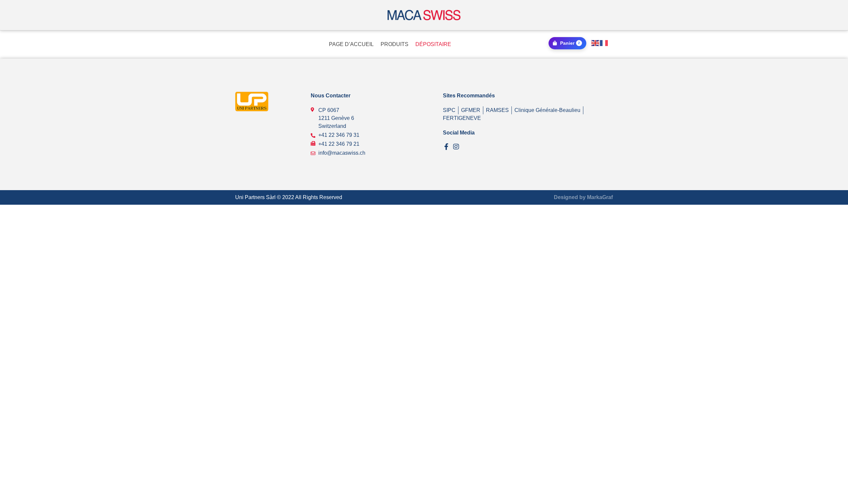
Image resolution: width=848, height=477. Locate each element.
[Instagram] (456, 146)
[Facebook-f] (446, 146)
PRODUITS (394, 44)
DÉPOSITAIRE (433, 44)
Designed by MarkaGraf (583, 197)
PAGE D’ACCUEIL (351, 44)
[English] (595, 42)
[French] (604, 42)
